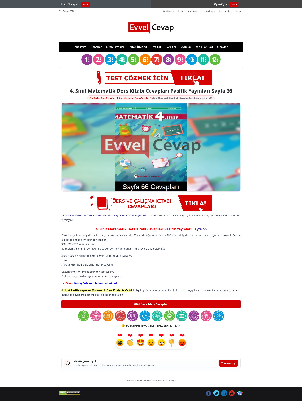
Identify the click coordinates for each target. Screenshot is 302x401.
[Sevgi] (140, 343)
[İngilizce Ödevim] (132, 315)
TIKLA (85, 4)
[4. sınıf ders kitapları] (121, 59)
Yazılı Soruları (204, 47)
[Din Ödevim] (144, 315)
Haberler (96, 47)
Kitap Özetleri (138, 47)
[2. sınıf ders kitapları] (98, 59)
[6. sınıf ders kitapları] (145, 59)
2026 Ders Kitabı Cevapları (151, 304)
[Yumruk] (172, 343)
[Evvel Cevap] (151, 28)
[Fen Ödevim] (83, 315)
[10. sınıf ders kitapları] (191, 59)
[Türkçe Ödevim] (108, 315)
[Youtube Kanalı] (151, 77)
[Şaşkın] (151, 343)
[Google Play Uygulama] (151, 203)
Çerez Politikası (208, 11)
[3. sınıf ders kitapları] (110, 59)
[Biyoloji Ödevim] (218, 315)
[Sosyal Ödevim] (95, 315)
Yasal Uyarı (192, 11)
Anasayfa (80, 47)
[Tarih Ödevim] (181, 315)
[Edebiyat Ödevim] (157, 315)
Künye (238, 11)
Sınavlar (222, 47)
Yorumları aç (228, 363)
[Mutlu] (120, 343)
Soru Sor (171, 47)
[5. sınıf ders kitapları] (133, 59)
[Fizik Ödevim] (193, 315)
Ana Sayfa (94, 98)
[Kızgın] (182, 343)
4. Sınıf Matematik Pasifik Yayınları (133, 98)
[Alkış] (130, 343)
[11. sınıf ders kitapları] (203, 59)
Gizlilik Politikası (225, 11)
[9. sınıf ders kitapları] (180, 59)
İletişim (180, 11)
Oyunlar (186, 47)
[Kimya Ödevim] (206, 315)
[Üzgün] (161, 343)
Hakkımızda (168, 11)
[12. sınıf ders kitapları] (215, 59)
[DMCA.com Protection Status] (69, 393)
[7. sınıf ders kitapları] (156, 59)
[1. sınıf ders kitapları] (86, 59)
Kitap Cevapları (115, 47)
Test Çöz (156, 47)
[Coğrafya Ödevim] (169, 315)
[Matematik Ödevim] (120, 315)
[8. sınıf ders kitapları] (168, 59)
